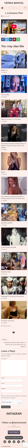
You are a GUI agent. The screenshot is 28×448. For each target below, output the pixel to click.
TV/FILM (5, 35)
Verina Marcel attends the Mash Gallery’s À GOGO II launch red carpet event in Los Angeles (13, 145)
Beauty (3, 172)
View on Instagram (14, 432)
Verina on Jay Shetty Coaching (14, 437)
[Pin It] (14, 39)
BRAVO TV (4, 70)
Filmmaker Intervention (7, 321)
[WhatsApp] (18, 39)
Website (3, 388)
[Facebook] (3, 39)
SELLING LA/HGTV (6, 223)
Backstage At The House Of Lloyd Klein (12, 296)
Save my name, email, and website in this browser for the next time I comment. (14, 397)
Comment (4, 358)
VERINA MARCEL (14, 2)
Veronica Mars (5, 95)
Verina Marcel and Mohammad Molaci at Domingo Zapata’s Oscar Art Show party (12, 197)
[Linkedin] (10, 39)
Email (3, 383)
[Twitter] (7, 39)
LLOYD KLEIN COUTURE (8, 247)
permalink (8, 326)
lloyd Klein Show (6, 272)
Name (3, 378)
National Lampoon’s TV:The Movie (11, 119)
